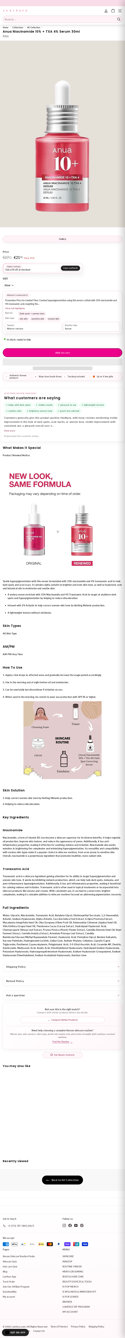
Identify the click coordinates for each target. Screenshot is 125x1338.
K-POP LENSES (70, 1296)
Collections (17, 27)
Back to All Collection (65, 1179)
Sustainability (9, 1291)
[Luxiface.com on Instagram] (64, 1225)
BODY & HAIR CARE (73, 1276)
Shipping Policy (16, 966)
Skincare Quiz (10, 1261)
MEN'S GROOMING (72, 1271)
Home (5, 27)
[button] (62, 361)
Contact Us (39, 1331)
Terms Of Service (59, 1326)
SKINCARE (68, 1256)
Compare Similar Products (64, 1019)
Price (6, 251)
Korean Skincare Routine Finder (19, 1256)
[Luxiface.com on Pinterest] (81, 1225)
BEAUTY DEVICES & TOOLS (77, 1281)
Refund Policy (15, 980)
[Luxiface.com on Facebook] (70, 1225)
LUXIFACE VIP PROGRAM (76, 1306)
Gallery (62, 239)
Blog (5, 1271)
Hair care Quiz (10, 1266)
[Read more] (113, 11)
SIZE (5, 278)
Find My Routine (62, 1041)
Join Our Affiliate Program (16, 1286)
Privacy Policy (78, 1326)
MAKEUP (67, 1261)
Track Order (9, 1281)
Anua (6, 35)
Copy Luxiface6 (70, 268)
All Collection (33, 27)
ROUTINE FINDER (72, 1266)
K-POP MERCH (70, 1286)
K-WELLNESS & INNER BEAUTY (79, 1291)
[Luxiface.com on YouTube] (76, 1225)
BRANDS (67, 1301)
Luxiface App (9, 1276)
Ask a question (15, 995)
